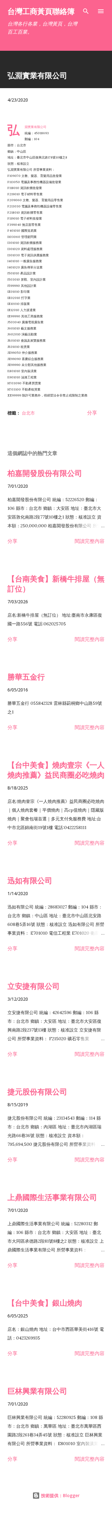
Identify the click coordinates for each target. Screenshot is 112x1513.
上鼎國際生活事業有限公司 (52, 1197)
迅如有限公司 (29, 880)
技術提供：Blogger (60, 1495)
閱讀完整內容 (90, 541)
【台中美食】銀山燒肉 (44, 1302)
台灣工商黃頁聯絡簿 (41, 11)
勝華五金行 (26, 676)
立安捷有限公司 (33, 986)
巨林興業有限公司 (37, 1391)
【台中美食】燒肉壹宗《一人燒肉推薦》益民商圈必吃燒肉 (56, 770)
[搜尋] (86, 11)
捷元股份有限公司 (37, 1091)
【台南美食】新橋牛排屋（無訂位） (56, 583)
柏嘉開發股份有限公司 (44, 473)
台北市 (28, 413)
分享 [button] (92, 412)
